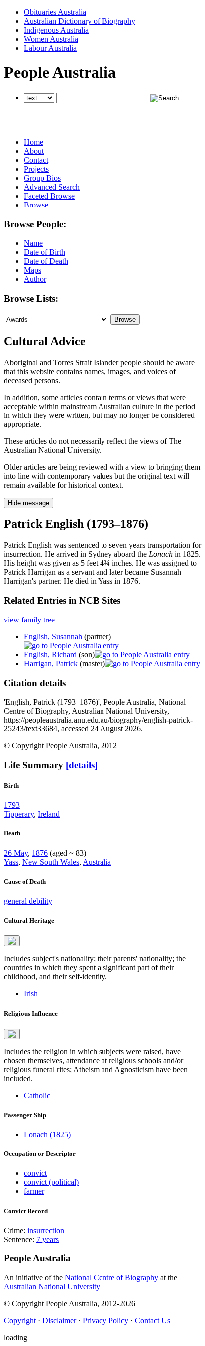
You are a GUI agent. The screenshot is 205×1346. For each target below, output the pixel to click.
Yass (11, 862)
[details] (82, 765)
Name (33, 243)
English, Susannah (53, 636)
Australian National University (52, 1286)
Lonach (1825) (47, 1134)
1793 (12, 805)
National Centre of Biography (111, 1277)
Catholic (37, 1095)
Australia (97, 862)
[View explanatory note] (12, 940)
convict (35, 1173)
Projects (36, 169)
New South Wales (50, 862)
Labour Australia (50, 48)
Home (33, 142)
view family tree (29, 620)
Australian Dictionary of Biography (79, 21)
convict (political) (51, 1182)
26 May (16, 853)
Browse (36, 205)
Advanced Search (52, 187)
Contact (36, 160)
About (34, 151)
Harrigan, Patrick (51, 663)
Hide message (28, 503)
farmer (34, 1191)
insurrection (45, 1230)
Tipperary (19, 814)
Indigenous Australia (56, 30)
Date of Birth (44, 252)
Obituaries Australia (55, 12)
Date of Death (46, 261)
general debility (28, 901)
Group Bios (42, 178)
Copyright (20, 1320)
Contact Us (152, 1320)
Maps (32, 270)
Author (35, 279)
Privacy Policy (105, 1320)
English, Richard (50, 654)
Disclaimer (59, 1320)
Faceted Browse (49, 196)
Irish (31, 993)
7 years (47, 1239)
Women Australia (51, 39)
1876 (40, 853)
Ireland (49, 814)
